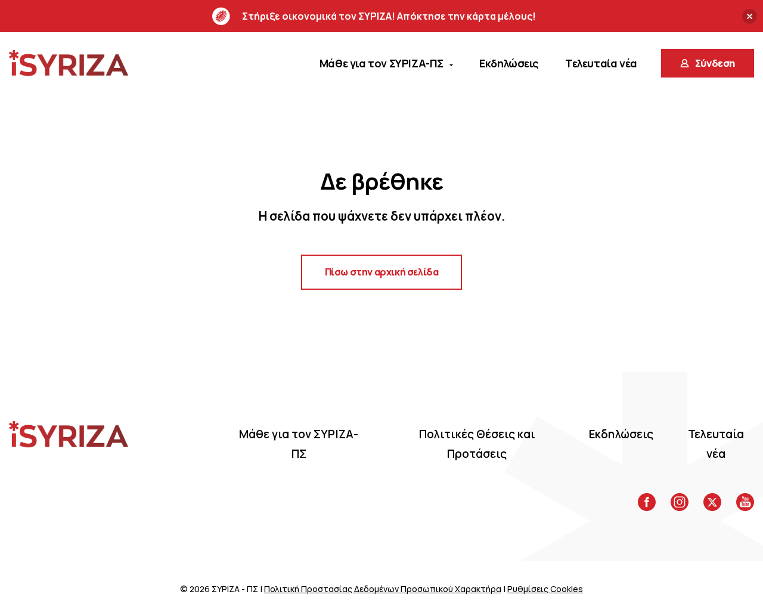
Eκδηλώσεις (621, 434)
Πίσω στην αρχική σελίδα (382, 271)
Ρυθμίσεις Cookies (545, 588)
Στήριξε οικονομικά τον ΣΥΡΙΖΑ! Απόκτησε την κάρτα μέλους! (389, 16)
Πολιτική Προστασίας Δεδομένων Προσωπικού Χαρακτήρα (382, 588)
